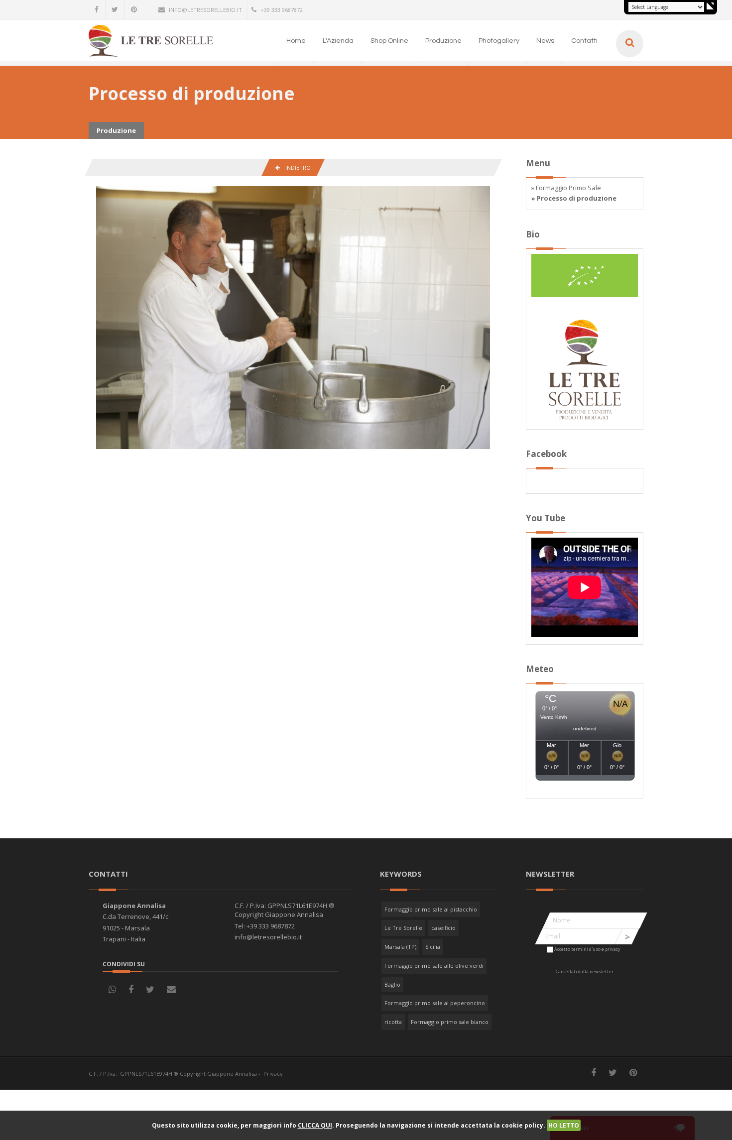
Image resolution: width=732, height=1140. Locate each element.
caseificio (443, 927)
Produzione (443, 40)
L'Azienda (338, 40)
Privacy (273, 1073)
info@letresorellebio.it (205, 9)
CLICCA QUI (315, 1125)
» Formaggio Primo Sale (566, 187)
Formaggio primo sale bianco (449, 1022)
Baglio (392, 984)
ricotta (393, 1022)
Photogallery (499, 40)
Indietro (295, 167)
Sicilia (432, 946)
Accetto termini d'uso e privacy (587, 949)
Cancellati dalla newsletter (584, 971)
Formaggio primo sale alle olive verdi (434, 965)
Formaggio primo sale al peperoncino (434, 1003)
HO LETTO (563, 1125)
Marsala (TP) (400, 946)
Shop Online (389, 40)
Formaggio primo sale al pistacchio (430, 909)
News (545, 40)
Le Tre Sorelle (403, 927)
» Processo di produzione (573, 198)
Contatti (584, 40)
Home (296, 40)
